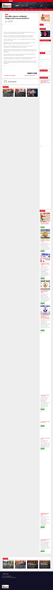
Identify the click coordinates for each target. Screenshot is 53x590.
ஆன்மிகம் (23, 9)
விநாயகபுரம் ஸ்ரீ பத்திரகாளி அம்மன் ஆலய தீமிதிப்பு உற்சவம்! (44, 564)
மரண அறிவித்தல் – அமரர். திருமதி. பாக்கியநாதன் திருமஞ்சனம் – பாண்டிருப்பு (45, 291)
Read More (42, 250)
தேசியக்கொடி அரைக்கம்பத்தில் (10, 75)
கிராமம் (36, 9)
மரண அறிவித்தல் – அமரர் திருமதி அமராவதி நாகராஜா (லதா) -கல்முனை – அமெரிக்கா (45, 264)
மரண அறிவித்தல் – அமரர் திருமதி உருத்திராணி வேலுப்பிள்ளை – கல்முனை (45, 514)
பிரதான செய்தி (6, 14)
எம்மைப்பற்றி (40, 9)
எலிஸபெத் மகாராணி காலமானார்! (30, 75)
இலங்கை (11, 9)
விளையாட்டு (32, 9)
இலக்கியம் (27, 9)
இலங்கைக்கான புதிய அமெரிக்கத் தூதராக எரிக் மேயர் (32, 92)
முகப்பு (7, 9)
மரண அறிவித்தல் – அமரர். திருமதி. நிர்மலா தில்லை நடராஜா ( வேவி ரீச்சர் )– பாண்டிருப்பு (45, 240)
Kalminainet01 (13, 81)
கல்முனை (15, 9)
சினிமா (19, 9)
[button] (48, 9)
